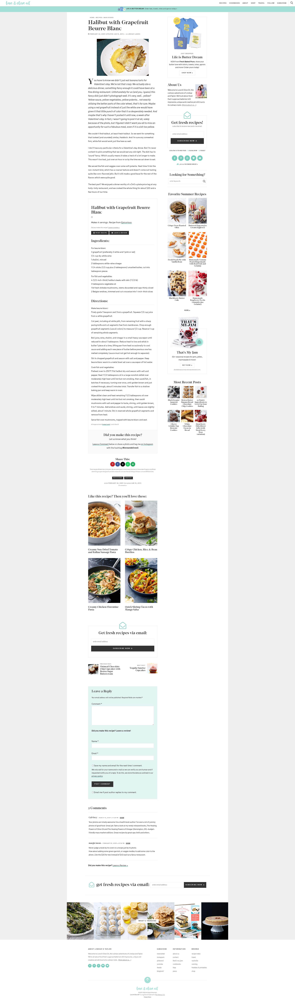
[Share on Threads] (122, 464)
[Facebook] (174, 158)
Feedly (202, 150)
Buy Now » (187, 365)
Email (95, 753)
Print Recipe (101, 233)
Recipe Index (196, 954)
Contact (175, 957)
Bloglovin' (193, 150)
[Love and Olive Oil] (18, 3)
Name (95, 741)
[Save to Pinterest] (112, 464)
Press (175, 971)
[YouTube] (199, 158)
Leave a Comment (101, 444)
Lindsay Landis (134, 34)
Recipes (223, 3)
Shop (253, 3)
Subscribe (282, 3)
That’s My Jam (178, 961)
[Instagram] (187, 158)
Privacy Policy (147, 997)
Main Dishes (109, 17)
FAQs (174, 968)
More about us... (189, 105)
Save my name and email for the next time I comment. (122, 771)
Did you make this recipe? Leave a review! (111, 731)
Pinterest (160, 961)
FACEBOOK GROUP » (189, 164)
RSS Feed (183, 150)
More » (179, 310)
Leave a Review (120, 233)
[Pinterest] (181, 158)
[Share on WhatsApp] (127, 464)
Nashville (195, 961)
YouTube (160, 964)
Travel (261, 3)
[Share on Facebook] (117, 464)
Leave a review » (113, 228)
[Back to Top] (147, 980)
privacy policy (97, 776)
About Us (176, 954)
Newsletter (161, 954)
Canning (194, 964)
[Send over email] (133, 464)
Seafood (128, 477)
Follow (271, 3)
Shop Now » (187, 73)
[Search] (292, 3)
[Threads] (193, 158)
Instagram (160, 957)
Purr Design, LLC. (160, 995)
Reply (122, 817)
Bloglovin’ (160, 971)
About (245, 3)
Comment (97, 704)
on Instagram (147, 444)
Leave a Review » (120, 865)
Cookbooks (234, 3)
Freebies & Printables (199, 968)
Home (92, 17)
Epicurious (126, 222)
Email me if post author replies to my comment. (115, 792)
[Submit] (203, 181)
